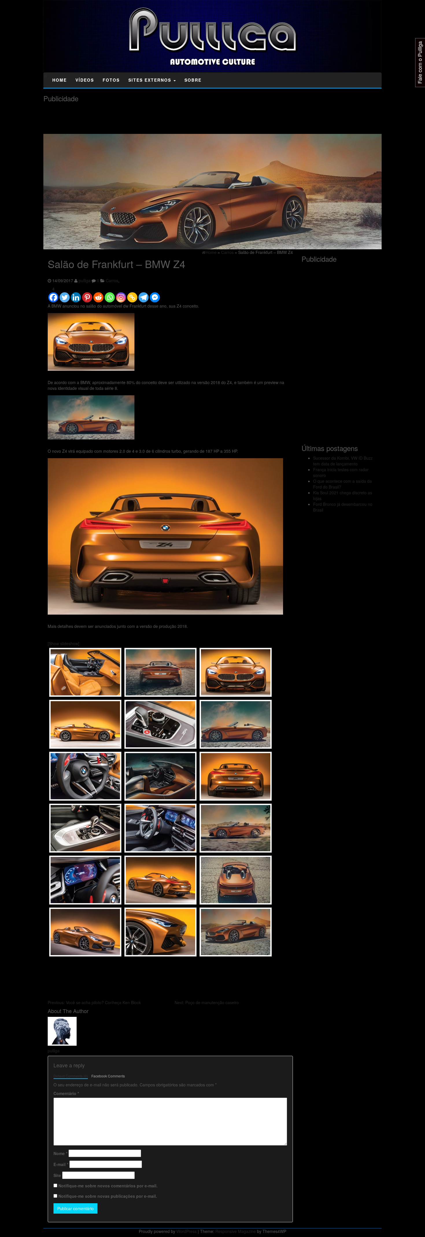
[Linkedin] (76, 294)
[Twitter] (65, 294)
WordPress (186, 1231)
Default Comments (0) (70, 1075)
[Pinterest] (87, 294)
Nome (60, 1153)
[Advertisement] (148, 118)
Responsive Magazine (235, 1231)
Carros (112, 280)
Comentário (66, 1093)
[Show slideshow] (63, 643)
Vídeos (84, 80)
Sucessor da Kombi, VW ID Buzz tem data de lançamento (343, 461)
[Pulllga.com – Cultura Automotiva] (45, 75)
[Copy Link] (132, 294)
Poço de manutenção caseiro (207, 1002)
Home (59, 80)
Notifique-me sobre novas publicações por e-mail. (107, 1196)
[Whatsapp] (110, 294)
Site (57, 1175)
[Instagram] (121, 294)
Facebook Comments (108, 1075)
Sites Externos (150, 80)
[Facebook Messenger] (155, 294)
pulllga (84, 280)
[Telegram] (143, 294)
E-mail (60, 1164)
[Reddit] (98, 294)
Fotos (111, 80)
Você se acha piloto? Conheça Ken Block (94, 1002)
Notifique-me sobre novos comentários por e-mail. (108, 1186)
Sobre (193, 80)
